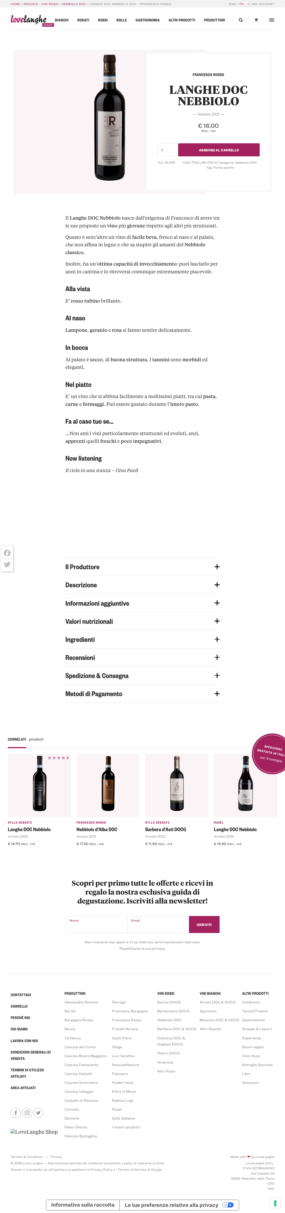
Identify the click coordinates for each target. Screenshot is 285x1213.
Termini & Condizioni (27, 1157)
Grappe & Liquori (257, 1029)
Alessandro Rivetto (81, 1002)
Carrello (19, 1006)
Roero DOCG (168, 1053)
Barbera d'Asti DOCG (165, 829)
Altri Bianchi (210, 1029)
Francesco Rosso (91, 822)
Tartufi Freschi (255, 1011)
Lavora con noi (24, 1040)
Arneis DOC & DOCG (218, 1002)
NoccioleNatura (125, 1064)
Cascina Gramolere (81, 1082)
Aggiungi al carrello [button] (30, 854)
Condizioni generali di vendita (31, 1055)
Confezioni (251, 1002)
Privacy (56, 1157)
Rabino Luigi (122, 1100)
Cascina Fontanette (82, 1064)
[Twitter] (7, 564)
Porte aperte (223, 167)
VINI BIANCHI (210, 993)
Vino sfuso (251, 1056)
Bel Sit (70, 1011)
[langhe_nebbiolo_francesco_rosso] (109, 122)
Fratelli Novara (125, 1029)
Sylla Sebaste (20, 822)
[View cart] (256, 20)
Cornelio (72, 1109)
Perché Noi (20, 1017)
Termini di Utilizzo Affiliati (27, 1073)
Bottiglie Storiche (257, 1064)
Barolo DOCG (169, 1002)
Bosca (70, 1029)
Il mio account (261, 4)
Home (15, 4)
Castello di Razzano (81, 1100)
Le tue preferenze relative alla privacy (171, 1205)
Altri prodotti (182, 20)
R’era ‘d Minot (124, 1091)
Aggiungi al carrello (219, 149)
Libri (246, 1073)
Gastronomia (148, 20)
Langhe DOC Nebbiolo (29, 829)
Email (135, 920)
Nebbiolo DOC (74, 4)
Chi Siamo (19, 1029)
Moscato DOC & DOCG (219, 1020)
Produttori (214, 20)
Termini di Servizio (132, 1169)
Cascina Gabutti (78, 1073)
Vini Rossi (49, 4)
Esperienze (251, 1038)
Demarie (72, 1118)
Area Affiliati (23, 1088)
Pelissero (120, 1073)
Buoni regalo (253, 1047)
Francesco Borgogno (130, 1011)
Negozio (31, 4)
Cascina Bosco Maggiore (86, 1056)
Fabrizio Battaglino (81, 1136)
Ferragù (119, 1002)
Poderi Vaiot (123, 1082)
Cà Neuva (73, 1038)
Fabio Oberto (76, 1127)
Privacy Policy (101, 1169)
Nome (74, 920)
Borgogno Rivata (79, 1020)
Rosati (83, 20)
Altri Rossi (166, 1071)
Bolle (122, 20)
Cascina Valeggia (79, 1091)
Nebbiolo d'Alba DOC (97, 829)
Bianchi (62, 20)
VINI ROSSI (166, 993)
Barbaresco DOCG (173, 1011)
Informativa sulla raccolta (83, 1205)
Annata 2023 (18, 836)
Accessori (250, 1082)
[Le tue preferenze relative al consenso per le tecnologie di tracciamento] (275, 1203)
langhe (28, 21)
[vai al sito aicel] (34, 1133)
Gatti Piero (121, 1038)
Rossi (103, 20)
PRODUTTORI (75, 993)
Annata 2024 (224, 836)
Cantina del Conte (80, 1047)
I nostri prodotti (126, 1127)
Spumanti (208, 1011)
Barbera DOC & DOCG (176, 1029)
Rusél (219, 822)
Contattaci (21, 995)
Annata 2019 (86, 836)
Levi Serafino (123, 1056)
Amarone (165, 1062)
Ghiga (117, 1047)
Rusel (117, 1109)
